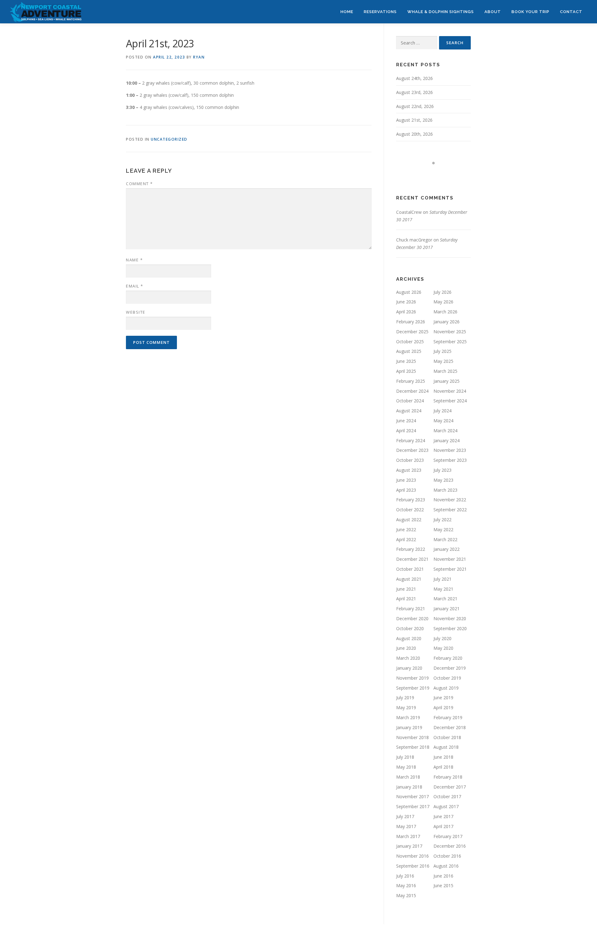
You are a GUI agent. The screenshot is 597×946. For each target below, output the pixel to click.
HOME (346, 11)
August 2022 (408, 519)
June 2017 (443, 816)
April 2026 (406, 312)
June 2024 (406, 421)
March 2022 (445, 539)
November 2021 (449, 559)
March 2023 (445, 490)
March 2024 (445, 430)
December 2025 (412, 332)
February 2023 (410, 500)
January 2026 (446, 322)
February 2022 (410, 549)
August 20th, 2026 (414, 134)
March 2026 (445, 312)
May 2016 (406, 885)
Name (134, 260)
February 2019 (447, 717)
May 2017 (406, 826)
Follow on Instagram (437, 174)
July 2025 (442, 351)
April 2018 (443, 767)
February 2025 (410, 381)
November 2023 (449, 450)
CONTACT (571, 11)
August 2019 (446, 688)
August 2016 (446, 866)
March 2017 (408, 836)
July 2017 (405, 816)
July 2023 (442, 470)
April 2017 (443, 826)
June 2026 (406, 302)
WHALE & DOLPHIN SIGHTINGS (440, 11)
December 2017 (449, 787)
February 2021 (410, 608)
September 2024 (450, 401)
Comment (139, 183)
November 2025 (449, 332)
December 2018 (449, 727)
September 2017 (412, 806)
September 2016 (412, 866)
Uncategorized (169, 139)
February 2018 (447, 777)
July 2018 (405, 757)
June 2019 (443, 697)
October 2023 (410, 460)
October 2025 (410, 341)
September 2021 (450, 569)
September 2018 (412, 747)
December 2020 (412, 618)
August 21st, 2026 (414, 120)
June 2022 (406, 529)
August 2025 (408, 351)
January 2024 (446, 440)
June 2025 (406, 361)
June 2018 (443, 757)
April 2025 (406, 371)
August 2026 (408, 292)
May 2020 (443, 648)
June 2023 (406, 480)
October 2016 (447, 856)
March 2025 (445, 371)
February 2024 (410, 440)
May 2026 (443, 302)
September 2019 (412, 688)
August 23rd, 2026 (414, 92)
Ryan (199, 57)
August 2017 (446, 806)
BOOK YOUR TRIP (530, 11)
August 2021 (408, 579)
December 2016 (449, 846)
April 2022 (406, 539)
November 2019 (412, 678)
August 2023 (408, 470)
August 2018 (446, 747)
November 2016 (412, 856)
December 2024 (412, 391)
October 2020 (410, 628)
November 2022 (449, 500)
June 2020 (406, 648)
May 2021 (443, 589)
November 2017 (412, 796)
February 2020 (447, 658)
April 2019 (443, 707)
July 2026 (442, 292)
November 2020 (449, 618)
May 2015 (406, 895)
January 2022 (446, 549)
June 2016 (443, 876)
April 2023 (406, 490)
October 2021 (410, 569)
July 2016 (405, 876)
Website (136, 312)
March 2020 (408, 658)
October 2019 (447, 678)
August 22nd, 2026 (415, 106)
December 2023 (412, 450)
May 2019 (406, 707)
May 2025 (443, 361)
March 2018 (408, 777)
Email (134, 286)
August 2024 (408, 411)
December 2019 (449, 668)
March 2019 (408, 717)
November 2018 (412, 737)
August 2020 (408, 638)
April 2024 (406, 430)
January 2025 (446, 381)
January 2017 (409, 846)
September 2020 (450, 628)
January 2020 (409, 668)
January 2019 (409, 727)
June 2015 (443, 885)
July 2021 (442, 579)
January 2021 (446, 608)
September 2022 (450, 510)
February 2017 (447, 836)
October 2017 (447, 796)
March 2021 (445, 599)
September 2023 (450, 460)
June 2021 (406, 589)
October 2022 (410, 510)
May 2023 (443, 480)
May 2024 (443, 421)
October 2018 (447, 737)
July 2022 (442, 519)
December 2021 (412, 559)
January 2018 (409, 787)
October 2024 (410, 401)
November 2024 (449, 391)
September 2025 (450, 341)
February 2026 (410, 322)
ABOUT (492, 11)
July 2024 (442, 411)
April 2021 (406, 599)
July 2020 (442, 638)
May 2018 (406, 767)
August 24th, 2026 (414, 78)
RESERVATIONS (380, 11)
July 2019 (405, 697)
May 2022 (443, 529)
